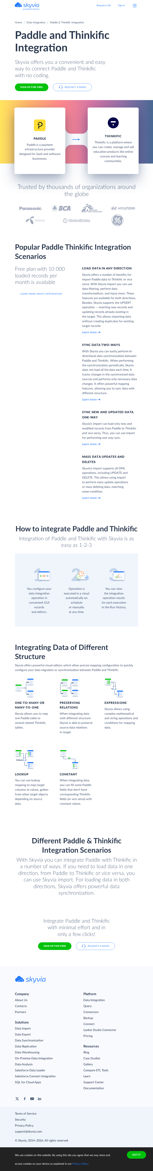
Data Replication (26, 1046)
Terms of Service (25, 1113)
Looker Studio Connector (99, 1030)
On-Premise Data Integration (34, 1058)
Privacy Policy (24, 1125)
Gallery (88, 1064)
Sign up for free (55, 946)
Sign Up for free (31, 87)
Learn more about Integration (41, 294)
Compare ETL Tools (95, 1070)
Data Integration (36, 22)
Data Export (23, 1034)
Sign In (121, 5)
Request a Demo (75, 87)
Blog (86, 1052)
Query (87, 1006)
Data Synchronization (29, 1040)
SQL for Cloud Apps (28, 1082)
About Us (21, 1000)
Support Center (93, 1082)
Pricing (88, 1036)
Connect (89, 1024)
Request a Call (104, 5)
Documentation (93, 1088)
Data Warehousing (27, 1052)
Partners (20, 1012)
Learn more (89, 332)
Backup (88, 1018)
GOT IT (136, 1155)
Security (20, 1119)
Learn (86, 1076)
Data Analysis (24, 1064)
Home (18, 22)
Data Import (23, 1028)
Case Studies (91, 1058)
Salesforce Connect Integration (35, 1076)
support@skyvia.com (28, 1131)
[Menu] (134, 5)
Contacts (21, 1006)
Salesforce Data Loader (30, 1070)
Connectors (91, 1012)
